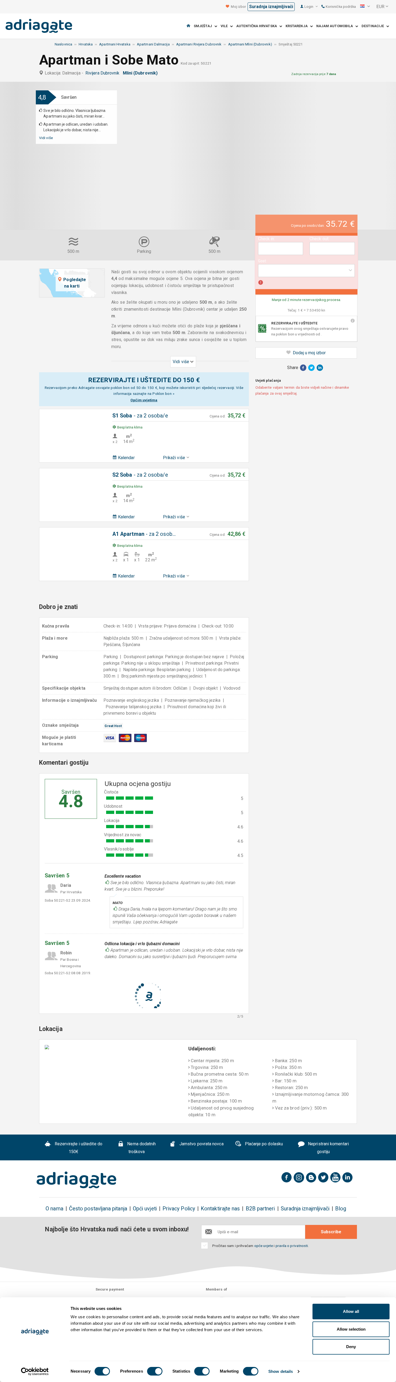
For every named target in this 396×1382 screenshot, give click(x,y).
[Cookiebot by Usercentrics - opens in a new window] (34, 1371)
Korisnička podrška (340, 7)
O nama (54, 1209)
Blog (340, 1209)
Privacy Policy (178, 1209)
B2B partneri (260, 1209)
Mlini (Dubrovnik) (141, 73)
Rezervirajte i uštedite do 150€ (78, 1147)
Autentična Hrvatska (257, 26)
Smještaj (204, 26)
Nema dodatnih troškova (141, 1147)
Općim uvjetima (143, 400)
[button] (365, 6)
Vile (225, 26)
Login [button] (309, 7)
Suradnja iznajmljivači (271, 6)
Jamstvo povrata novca (201, 1143)
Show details (280, 1371)
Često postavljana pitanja (98, 1209)
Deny (351, 1346)
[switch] (154, 1371)
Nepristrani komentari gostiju (328, 1147)
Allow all (351, 1311)
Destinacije (374, 26)
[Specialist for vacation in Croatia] (76, 1180)
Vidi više (46, 138)
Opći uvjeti (145, 1209)
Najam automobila (336, 26)
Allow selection (351, 1329)
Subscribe (331, 1231)
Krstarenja (298, 26)
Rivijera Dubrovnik (103, 73)
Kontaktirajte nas (220, 1209)
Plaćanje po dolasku (263, 1143)
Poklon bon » (163, 393)
